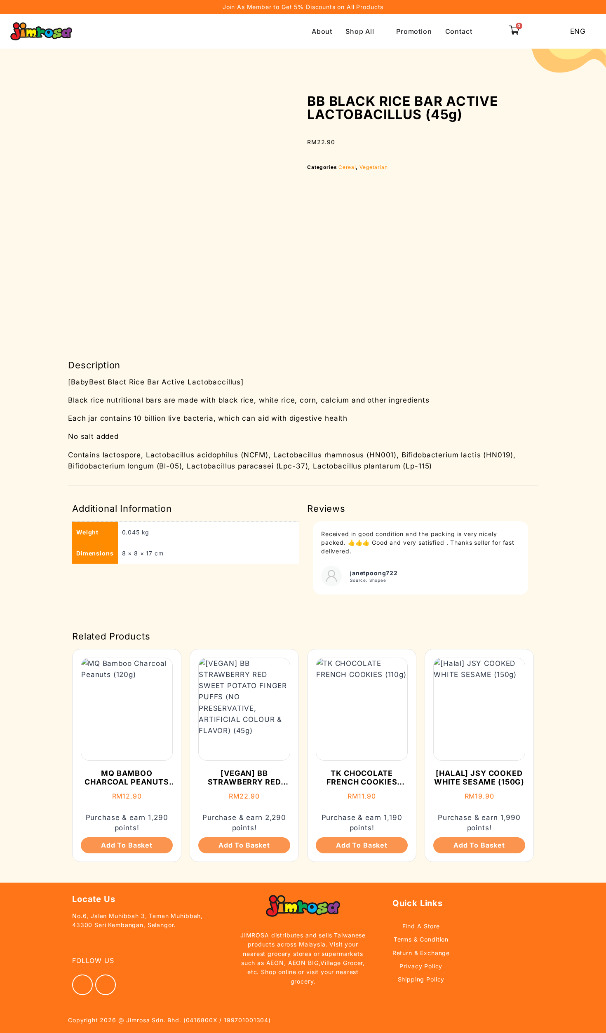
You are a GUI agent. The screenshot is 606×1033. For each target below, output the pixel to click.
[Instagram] (105, 984)
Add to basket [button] (127, 845)
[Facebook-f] (82, 984)
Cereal (347, 167)
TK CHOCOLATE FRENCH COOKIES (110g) (361, 782)
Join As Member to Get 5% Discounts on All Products (303, 6)
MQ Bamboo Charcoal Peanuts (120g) (127, 782)
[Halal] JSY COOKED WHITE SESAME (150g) (479, 778)
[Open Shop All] (379, 31)
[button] (494, 31)
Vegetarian (373, 167)
